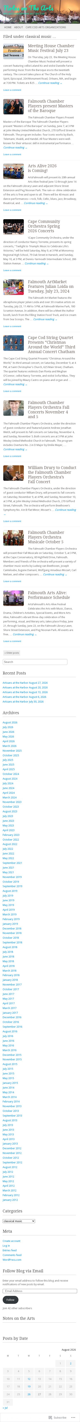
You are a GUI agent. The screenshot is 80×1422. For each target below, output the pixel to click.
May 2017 (8, 998)
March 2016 (9, 1050)
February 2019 (11, 919)
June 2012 (8, 1176)
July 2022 (8, 848)
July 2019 (8, 895)
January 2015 (10, 1082)
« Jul (5, 1407)
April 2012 (9, 1185)
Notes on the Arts (19, 1318)
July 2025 (8, 759)
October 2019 (11, 881)
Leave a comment (12, 90)
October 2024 (11, 774)
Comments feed (12, 1255)
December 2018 (12, 928)
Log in (6, 1245)
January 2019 (10, 923)
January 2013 (10, 1143)
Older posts (12, 653)
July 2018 (8, 951)
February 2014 (11, 1101)
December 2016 (12, 1017)
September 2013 (12, 1115)
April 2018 (9, 965)
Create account (11, 1240)
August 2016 (10, 1031)
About (18, 27)
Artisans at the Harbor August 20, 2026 (25, 687)
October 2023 (11, 806)
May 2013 (8, 1134)
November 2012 (12, 1153)
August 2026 (10, 722)
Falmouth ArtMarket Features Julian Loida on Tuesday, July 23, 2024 (51, 286)
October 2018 (11, 937)
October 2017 (11, 989)
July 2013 (8, 1125)
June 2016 (8, 1040)
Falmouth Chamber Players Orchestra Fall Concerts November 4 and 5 (48, 409)
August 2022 (10, 844)
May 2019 (8, 905)
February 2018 (11, 975)
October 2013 (11, 1110)
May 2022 (8, 858)
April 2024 (9, 792)
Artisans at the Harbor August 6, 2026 (24, 696)
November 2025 (12, 750)
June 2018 (8, 956)
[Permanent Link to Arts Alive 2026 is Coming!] (15, 180)
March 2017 (9, 1008)
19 (28, 1386)
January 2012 (10, 1199)
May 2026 (8, 736)
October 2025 (11, 755)
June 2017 (8, 994)
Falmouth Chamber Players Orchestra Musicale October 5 (46, 537)
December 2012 (12, 1148)
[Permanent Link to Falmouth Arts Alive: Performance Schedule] (15, 607)
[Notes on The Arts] (32, 12)
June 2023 (8, 820)
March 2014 (9, 1097)
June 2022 (8, 853)
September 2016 (12, 1026)
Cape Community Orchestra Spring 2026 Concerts (44, 226)
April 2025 (9, 769)
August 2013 (10, 1120)
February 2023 (11, 834)
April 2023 (9, 830)
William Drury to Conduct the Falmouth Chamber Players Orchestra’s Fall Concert (52, 474)
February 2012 (11, 1195)
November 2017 (12, 984)
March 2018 (9, 970)
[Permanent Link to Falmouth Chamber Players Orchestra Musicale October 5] (15, 546)
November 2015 (12, 1059)
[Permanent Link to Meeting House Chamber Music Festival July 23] (15, 60)
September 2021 (12, 862)
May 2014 (8, 1092)
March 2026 (9, 745)
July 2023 (8, 816)
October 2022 (11, 839)
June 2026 (8, 731)
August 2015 (10, 1064)
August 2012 (10, 1167)
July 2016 (8, 1036)
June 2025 (8, 764)
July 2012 (8, 1171)
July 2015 (8, 1068)
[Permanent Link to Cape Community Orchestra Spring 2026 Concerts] (15, 235)
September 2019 (12, 886)
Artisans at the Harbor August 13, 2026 (25, 692)
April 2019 (9, 909)
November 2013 (12, 1106)
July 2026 (8, 727)
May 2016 (8, 1045)
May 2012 (8, 1181)
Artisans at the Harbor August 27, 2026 (25, 682)
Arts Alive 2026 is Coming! (42, 168)
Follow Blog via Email (23, 1271)
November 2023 (12, 802)
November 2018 (12, 933)
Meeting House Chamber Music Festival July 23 (51, 48)
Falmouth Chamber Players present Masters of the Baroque (50, 106)
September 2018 (12, 942)
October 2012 (11, 1157)
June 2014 (8, 1087)
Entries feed (10, 1250)
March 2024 (9, 797)
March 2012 (9, 1190)
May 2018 (8, 961)
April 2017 (9, 1003)
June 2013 (8, 1129)
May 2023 (8, 825)
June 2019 (8, 900)
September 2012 (12, 1162)
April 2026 (9, 741)
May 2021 (8, 872)
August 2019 (10, 890)
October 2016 (11, 1022)
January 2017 (10, 1012)
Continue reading (50, 82)
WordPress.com (12, 1259)
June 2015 (8, 1073)
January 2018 (10, 979)
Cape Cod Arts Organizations (46, 27)
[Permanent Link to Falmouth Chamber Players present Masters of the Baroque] (15, 115)
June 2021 (8, 867)
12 (28, 1378)
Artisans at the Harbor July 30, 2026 (23, 701)
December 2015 (12, 1054)
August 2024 (10, 778)
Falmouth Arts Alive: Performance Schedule (49, 595)
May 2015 (8, 1078)
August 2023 (10, 811)
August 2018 (10, 947)
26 (28, 1394)
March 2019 (9, 914)
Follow (10, 1299)
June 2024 (8, 788)
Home (7, 27)
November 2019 (12, 877)
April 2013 (9, 1139)
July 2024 (8, 783)
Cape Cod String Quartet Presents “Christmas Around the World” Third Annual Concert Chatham (51, 344)
